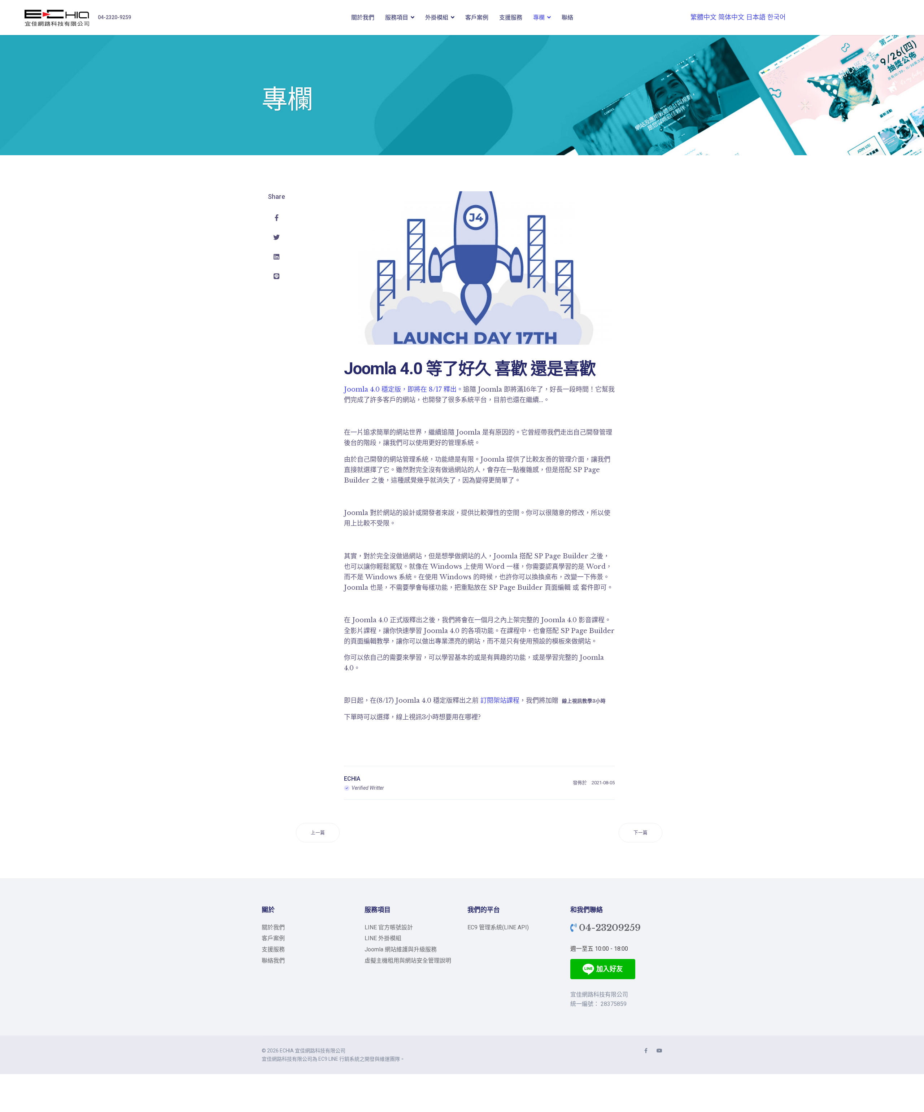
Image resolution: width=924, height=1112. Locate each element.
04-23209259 (610, 928)
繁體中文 (703, 17)
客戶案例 (476, 17)
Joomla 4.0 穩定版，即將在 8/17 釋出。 (403, 389)
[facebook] (646, 1051)
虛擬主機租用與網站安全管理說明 (408, 960)
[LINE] (276, 276)
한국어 (776, 17)
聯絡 (567, 17)
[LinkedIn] (276, 257)
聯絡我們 (273, 960)
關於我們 (362, 17)
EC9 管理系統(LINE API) (498, 927)
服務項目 (396, 17)
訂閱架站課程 (499, 701)
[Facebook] (277, 218)
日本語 (756, 17)
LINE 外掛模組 (383, 938)
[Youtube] (659, 1051)
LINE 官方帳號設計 (389, 927)
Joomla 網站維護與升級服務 (401, 949)
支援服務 (510, 17)
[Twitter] (276, 237)
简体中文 (731, 17)
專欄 (539, 17)
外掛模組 (436, 17)
